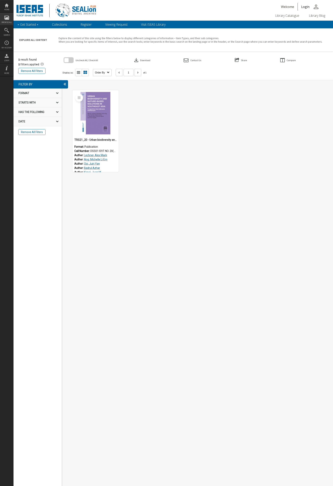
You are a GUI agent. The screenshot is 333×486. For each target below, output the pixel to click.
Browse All (7, 22)
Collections (59, 24)
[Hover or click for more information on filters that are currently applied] (42, 64)
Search (6, 35)
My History (7, 47)
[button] (192, 60)
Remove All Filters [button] (32, 70)
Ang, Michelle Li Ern (95, 159)
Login (6, 60)
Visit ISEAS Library (153, 24)
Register (86, 24)
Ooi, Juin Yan (92, 163)
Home (6, 9)
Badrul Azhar (92, 167)
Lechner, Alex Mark (95, 155)
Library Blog (317, 15)
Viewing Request (116, 24)
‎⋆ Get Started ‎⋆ (28, 24)
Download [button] (141, 60)
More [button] (6, 73)
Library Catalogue (287, 15)
